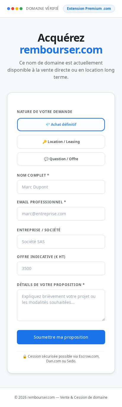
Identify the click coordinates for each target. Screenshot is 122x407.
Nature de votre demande (45, 111)
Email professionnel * (41, 202)
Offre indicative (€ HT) (41, 256)
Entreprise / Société (39, 230)
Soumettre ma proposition (61, 337)
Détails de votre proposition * (51, 284)
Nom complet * (33, 175)
